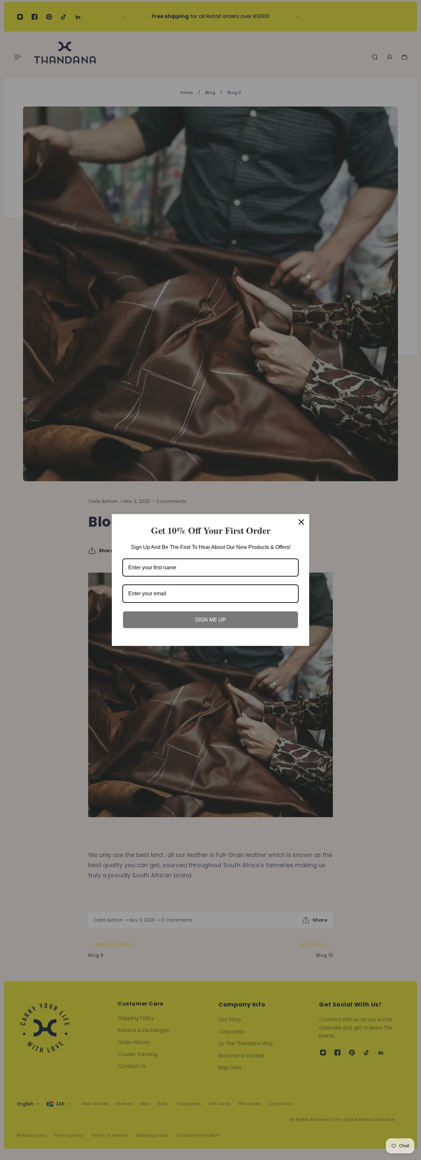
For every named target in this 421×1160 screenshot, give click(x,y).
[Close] (301, 522)
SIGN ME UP (210, 620)
